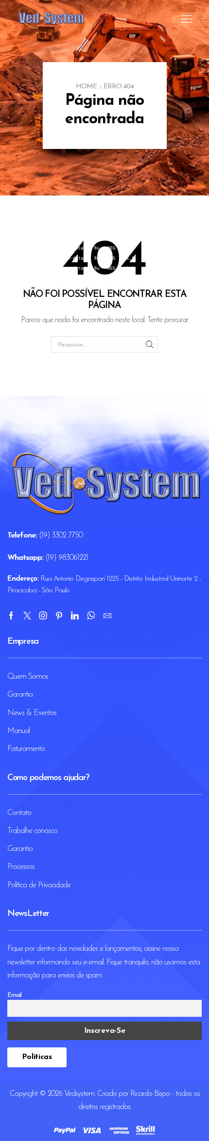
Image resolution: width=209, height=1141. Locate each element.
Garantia (20, 695)
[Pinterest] (58, 615)
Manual (18, 731)
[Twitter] (27, 615)
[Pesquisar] (149, 344)
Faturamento (26, 749)
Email (14, 995)
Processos (21, 867)
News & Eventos (31, 713)
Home (86, 86)
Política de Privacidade (38, 885)
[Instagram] (43, 615)
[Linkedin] (74, 615)
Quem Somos (27, 677)
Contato (19, 813)
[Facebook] (11, 615)
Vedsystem (79, 1094)
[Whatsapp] (91, 615)
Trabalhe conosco (32, 831)
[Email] (107, 615)
